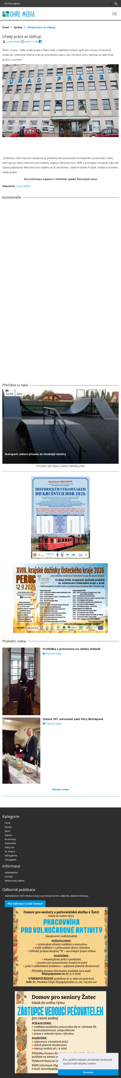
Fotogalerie (10, 859)
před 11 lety (32, 41)
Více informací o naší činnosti (25, 903)
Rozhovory (10, 839)
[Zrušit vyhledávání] (116, 3)
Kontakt (9, 876)
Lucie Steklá (13, 41)
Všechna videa (60, 789)
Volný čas (9, 847)
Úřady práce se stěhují (41, 27)
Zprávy (18, 27)
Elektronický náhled (14, 880)
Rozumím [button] (88, 1072)
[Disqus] (60, 245)
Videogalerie (11, 855)
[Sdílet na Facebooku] (40, 41)
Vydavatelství (11, 872)
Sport (19, 394)
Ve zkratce (10, 851)
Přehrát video (53, 653)
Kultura (8, 835)
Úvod (5, 27)
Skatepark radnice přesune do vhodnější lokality (35, 454)
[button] (96, 1063)
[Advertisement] (60, 146)
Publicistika (10, 843)
